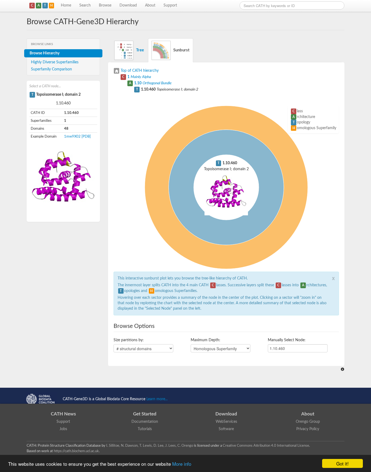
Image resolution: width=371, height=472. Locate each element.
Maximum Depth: (205, 340)
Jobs (63, 429)
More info (181, 463)
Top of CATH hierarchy (140, 71)
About (150, 5)
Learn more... (157, 399)
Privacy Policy (307, 429)
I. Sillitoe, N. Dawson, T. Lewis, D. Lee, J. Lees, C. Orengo (149, 445)
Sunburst (181, 50)
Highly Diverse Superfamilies (54, 62)
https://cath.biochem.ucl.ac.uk (76, 451)
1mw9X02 (72, 136)
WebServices (226, 422)
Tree (140, 50)
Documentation (144, 422)
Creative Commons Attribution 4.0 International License (266, 445)
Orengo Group (308, 422)
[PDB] (86, 136)
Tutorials (145, 429)
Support (170, 5)
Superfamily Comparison (51, 69)
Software (226, 429)
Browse (105, 5)
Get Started (144, 414)
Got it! (342, 463)
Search (85, 5)
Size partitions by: (129, 340)
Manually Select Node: (287, 340)
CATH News (63, 414)
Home (66, 5)
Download (128, 5)
